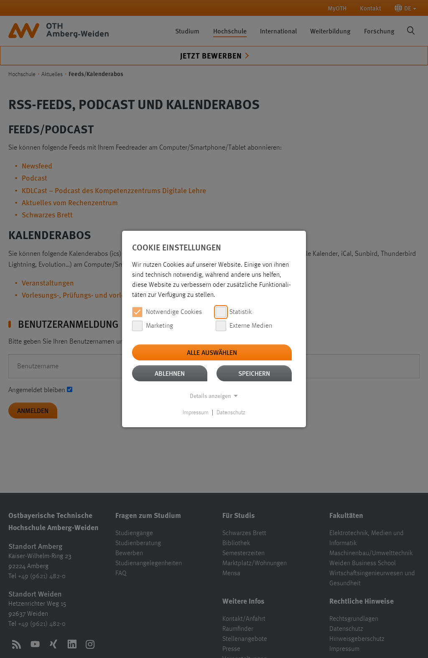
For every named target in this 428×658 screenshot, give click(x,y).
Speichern (254, 373)
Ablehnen (170, 373)
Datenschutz (231, 413)
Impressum (196, 413)
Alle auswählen (212, 352)
